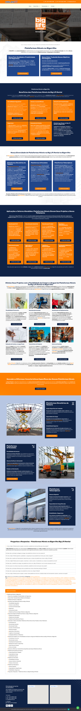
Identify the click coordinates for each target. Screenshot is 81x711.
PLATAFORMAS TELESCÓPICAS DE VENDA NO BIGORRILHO (46, 581)
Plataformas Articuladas (14, 617)
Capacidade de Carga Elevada (15, 668)
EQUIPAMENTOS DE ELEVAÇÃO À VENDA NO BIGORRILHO (20, 577)
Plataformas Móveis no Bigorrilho (14, 594)
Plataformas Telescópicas (14, 615)
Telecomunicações (13, 629)
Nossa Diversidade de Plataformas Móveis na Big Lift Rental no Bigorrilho (23, 613)
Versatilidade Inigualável (14, 603)
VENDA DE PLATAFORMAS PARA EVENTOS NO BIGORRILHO (44, 584)
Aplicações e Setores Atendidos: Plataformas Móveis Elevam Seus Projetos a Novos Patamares (27, 620)
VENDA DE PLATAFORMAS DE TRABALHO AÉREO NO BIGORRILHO (33, 583)
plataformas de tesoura (13, 166)
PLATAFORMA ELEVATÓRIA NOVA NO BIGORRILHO (29, 579)
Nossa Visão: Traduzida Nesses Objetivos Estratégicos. (19, 597)
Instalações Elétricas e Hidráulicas (16, 634)
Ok (68, 709)
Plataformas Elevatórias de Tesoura (16, 619)
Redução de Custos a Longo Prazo (16, 643)
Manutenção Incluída (13, 640)
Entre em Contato (12, 647)
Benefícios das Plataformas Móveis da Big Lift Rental (19, 601)
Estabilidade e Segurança (14, 669)
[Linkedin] (7, 706)
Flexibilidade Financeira (14, 638)
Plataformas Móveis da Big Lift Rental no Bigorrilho (19, 611)
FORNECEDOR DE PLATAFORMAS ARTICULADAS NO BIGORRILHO (46, 577)
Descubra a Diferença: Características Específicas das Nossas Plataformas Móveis (25, 648)
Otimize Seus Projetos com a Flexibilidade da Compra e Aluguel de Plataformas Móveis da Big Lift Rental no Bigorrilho (32, 636)
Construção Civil (12, 622)
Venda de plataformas (35, 576)
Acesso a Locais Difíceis (14, 604)
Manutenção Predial (13, 626)
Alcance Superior (12, 666)
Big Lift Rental (21, 195)
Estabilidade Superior (13, 655)
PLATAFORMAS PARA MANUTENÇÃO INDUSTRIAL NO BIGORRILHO (19, 581)
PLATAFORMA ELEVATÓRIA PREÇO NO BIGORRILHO (51, 579)
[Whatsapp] (9, 706)
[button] (74, 590)
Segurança (11, 608)
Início (22, 44)
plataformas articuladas (57, 349)
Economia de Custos (13, 610)
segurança (11, 64)
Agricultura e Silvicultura (14, 631)
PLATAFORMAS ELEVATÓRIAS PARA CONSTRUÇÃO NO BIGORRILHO (56, 580)
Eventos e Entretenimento (14, 627)
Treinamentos (44, 6)
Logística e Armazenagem (14, 633)
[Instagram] (12, 706)
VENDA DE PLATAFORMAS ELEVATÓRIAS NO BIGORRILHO (60, 583)
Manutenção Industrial (13, 624)
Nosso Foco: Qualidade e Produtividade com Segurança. (19, 596)
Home (30, 6)
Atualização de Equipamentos (15, 641)
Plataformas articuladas (36, 165)
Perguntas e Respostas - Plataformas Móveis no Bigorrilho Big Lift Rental (23, 671)
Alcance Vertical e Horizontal (15, 661)
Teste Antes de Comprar (14, 645)
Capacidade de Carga (13, 654)
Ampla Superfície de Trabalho (15, 652)
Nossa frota (35, 6)
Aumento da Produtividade (14, 606)
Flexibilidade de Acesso (14, 659)
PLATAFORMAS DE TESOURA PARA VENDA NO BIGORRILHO (29, 580)
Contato (52, 6)
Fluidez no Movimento (13, 662)
